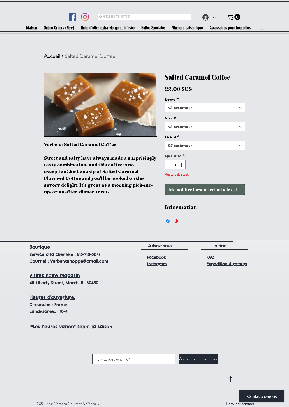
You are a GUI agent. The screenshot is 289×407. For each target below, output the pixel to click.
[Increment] (181, 164)
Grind (172, 137)
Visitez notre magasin (55, 275)
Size (170, 118)
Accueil (52, 56)
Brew (172, 99)
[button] (234, 17)
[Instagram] (85, 17)
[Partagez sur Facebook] (167, 221)
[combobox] (205, 107)
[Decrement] (168, 164)
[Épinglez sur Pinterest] (176, 221)
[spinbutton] (175, 164)
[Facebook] (72, 17)
